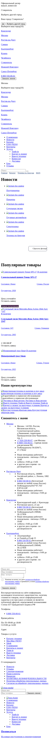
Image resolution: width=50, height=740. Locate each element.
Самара (4, 44)
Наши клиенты (13, 674)
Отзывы (10, 166)
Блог (8, 163)
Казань (4, 53)
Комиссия (16, 159)
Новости (10, 139)
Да (3, 24)
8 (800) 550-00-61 (25, 443)
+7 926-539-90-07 (25, 440)
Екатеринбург (7, 49)
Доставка (16, 161)
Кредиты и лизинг (14, 648)
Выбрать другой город (16, 24)
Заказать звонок (8, 79)
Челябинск (6, 58)
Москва (4, 35)
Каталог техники (14, 638)
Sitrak (8, 643)
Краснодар (6, 31)
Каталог (10, 142)
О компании (12, 137)
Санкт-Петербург (9, 71)
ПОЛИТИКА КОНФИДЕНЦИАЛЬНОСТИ (26, 678)
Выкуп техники (19, 156)
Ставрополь (6, 62)
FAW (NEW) (12, 144)
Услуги (9, 149)
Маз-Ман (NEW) (13, 641)
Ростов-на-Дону (8, 40)
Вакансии (10, 676)
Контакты (10, 147)
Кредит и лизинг (19, 154)
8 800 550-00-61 (8, 76)
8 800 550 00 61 (24, 481)
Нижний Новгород (9, 67)
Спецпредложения (14, 671)
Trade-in (15, 151)
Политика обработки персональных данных (26, 681)
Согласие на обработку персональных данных (27, 683)
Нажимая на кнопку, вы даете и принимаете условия (27, 581)
